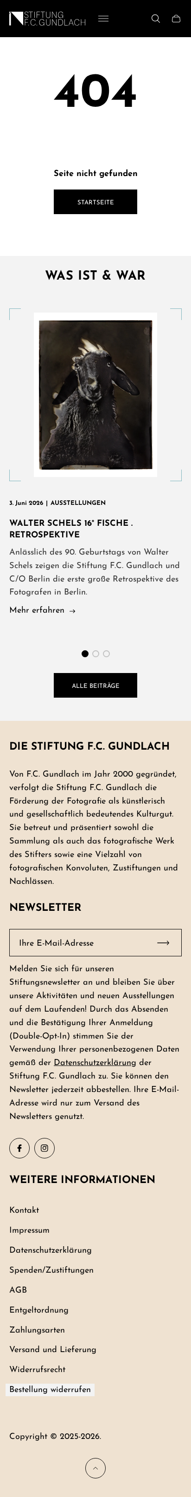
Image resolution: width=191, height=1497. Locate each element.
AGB (18, 1290)
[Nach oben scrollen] (95, 1468)
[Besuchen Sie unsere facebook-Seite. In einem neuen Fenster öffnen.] (19, 1148)
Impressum (29, 1230)
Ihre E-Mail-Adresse (56, 943)
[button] (85, 653)
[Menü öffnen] (103, 18)
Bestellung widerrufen (50, 1390)
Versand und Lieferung (52, 1350)
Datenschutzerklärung (95, 1063)
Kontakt (24, 1210)
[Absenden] (167, 942)
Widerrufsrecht (37, 1370)
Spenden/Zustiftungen (51, 1270)
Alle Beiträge (96, 686)
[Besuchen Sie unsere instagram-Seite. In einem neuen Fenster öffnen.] (44, 1148)
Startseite (95, 203)
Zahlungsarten (37, 1330)
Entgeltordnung (39, 1310)
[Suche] (156, 18)
